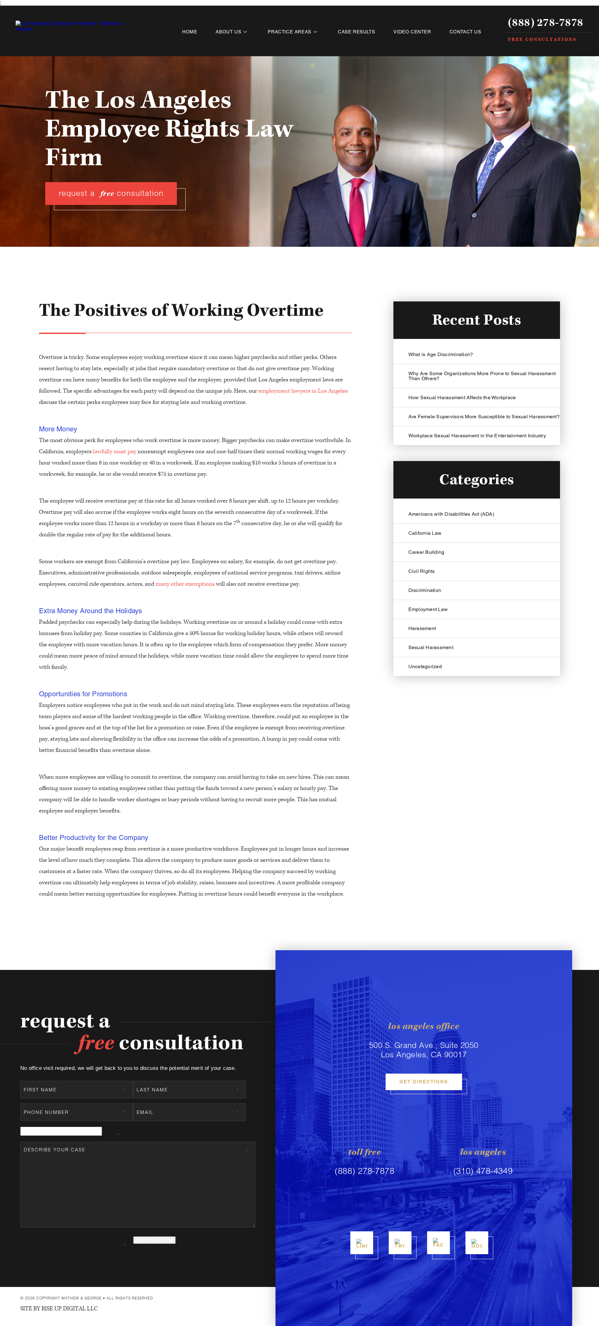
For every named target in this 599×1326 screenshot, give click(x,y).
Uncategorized (425, 666)
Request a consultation (111, 193)
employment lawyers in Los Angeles (303, 391)
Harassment (422, 628)
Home (189, 32)
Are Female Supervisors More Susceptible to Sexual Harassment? (484, 417)
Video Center (412, 32)
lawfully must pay (114, 451)
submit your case (154, 1240)
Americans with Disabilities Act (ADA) (451, 514)
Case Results (356, 32)
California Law (425, 533)
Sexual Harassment (430, 647)
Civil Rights (421, 571)
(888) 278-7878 (545, 23)
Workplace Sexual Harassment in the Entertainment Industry (477, 436)
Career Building (426, 552)
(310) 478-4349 (483, 1171)
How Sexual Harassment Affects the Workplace (462, 397)
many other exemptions (185, 584)
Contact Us (465, 32)
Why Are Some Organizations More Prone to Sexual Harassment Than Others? (482, 375)
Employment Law (428, 609)
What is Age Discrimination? (440, 354)
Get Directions (423, 1081)
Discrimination (424, 590)
